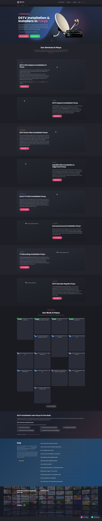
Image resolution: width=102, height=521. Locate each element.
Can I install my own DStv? (46, 464)
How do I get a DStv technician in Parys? (49, 443)
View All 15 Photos (51, 406)
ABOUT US (75, 2)
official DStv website (31, 449)
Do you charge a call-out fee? (47, 450)
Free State (22, 5)
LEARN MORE (23, 86)
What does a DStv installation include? (49, 460)
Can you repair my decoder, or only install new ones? (52, 467)
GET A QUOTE (24, 36)
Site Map (60, 512)
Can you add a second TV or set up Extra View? (51, 474)
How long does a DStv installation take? (49, 457)
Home (18, 5)
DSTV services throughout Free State (33, 434)
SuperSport (46, 81)
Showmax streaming (37, 81)
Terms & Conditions (44, 498)
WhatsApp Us (35, 36)
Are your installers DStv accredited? (48, 478)
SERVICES (68, 2)
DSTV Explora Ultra (24, 69)
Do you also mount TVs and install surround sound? (52, 481)
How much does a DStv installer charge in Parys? (51, 447)
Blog (41, 494)
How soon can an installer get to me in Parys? (50, 453)
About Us (42, 493)
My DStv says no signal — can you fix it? (49, 471)
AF (84, 2)
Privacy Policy (43, 496)
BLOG (79, 2)
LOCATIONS (62, 2)
